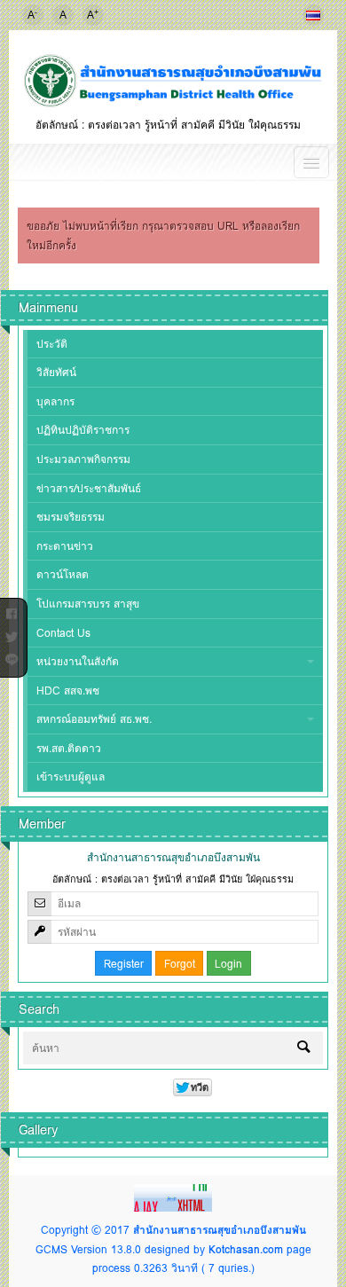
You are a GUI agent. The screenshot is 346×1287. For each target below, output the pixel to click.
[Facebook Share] (11, 610)
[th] (313, 15)
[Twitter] (11, 633)
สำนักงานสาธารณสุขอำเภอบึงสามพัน (219, 1229)
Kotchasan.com (245, 1249)
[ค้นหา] (303, 1048)
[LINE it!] (11, 656)
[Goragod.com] (173, 1197)
